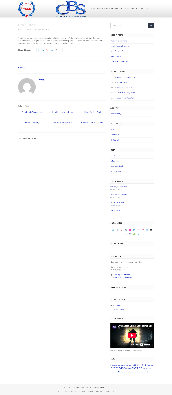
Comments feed (116, 166)
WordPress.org (116, 171)
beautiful (131, 365)
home (115, 371)
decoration (128, 368)
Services (124, 8)
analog (120, 365)
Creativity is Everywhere (32, 112)
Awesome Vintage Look (62, 123)
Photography (115, 140)
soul (142, 372)
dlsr (144, 368)
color (151, 365)
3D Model (114, 130)
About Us (134, 8)
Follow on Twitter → (118, 310)
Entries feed (114, 161)
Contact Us (144, 8)
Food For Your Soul (92, 112)
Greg (24, 29)
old (131, 372)
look (129, 372)
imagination (123, 372)
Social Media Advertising (62, 112)
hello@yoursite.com (123, 275)
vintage (149, 372)
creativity (117, 368)
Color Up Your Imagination (92, 123)
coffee (148, 365)
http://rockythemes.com (123, 277)
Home (93, 8)
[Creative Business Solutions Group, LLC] (53, 9)
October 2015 (115, 114)
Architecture (115, 135)
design (137, 368)
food (147, 368)
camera (140, 365)
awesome (125, 365)
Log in (112, 156)
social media (136, 372)
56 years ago (118, 305)
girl (150, 368)
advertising (113, 365)
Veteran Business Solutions (107, 8)
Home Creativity (32, 123)
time (144, 372)
